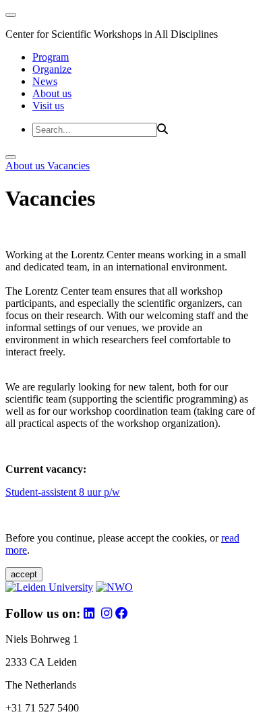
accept (24, 574)
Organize (51, 69)
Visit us (48, 105)
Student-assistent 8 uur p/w (62, 492)
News (44, 81)
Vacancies (68, 165)
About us (51, 93)
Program (50, 57)
